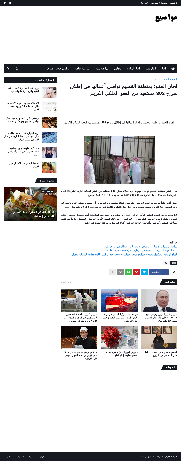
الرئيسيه (173, 3)
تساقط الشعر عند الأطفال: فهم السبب (24, 165)
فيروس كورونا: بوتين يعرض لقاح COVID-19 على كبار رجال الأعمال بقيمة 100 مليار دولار (161, 317)
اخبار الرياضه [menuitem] (133, 68)
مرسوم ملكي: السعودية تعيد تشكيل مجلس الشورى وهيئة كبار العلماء (22, 120)
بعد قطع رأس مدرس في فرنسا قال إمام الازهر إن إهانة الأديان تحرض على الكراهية (80, 355)
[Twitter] (144, 272)
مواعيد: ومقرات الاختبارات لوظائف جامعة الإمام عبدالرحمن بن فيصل (141, 246)
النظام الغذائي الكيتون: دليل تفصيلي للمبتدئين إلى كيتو (33, 213)
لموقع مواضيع (147, 456)
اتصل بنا (144, 3)
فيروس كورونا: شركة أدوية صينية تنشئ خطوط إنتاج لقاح (121, 354)
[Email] (120, 272)
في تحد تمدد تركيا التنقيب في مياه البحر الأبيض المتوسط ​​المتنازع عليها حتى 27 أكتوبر (120, 317)
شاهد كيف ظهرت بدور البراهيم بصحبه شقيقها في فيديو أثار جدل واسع (23, 151)
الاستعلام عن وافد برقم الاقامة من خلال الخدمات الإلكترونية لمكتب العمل (22, 106)
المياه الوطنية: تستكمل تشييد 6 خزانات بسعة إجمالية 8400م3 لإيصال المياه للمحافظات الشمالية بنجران (124, 254)
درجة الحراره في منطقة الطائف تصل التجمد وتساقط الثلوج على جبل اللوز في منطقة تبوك (21, 136)
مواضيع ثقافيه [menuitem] (82, 68)
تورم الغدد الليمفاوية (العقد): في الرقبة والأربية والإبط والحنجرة (23, 90)
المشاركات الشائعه (44, 80)
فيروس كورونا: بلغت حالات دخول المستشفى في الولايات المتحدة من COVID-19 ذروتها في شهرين (80, 317)
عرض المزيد (66, 282)
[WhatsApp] (128, 272)
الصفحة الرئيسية (169, 79)
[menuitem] (173, 68)
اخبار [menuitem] (163, 68)
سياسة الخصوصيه (159, 3)
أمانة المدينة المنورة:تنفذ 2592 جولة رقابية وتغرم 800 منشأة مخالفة (142, 250)
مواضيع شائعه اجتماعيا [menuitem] (58, 68)
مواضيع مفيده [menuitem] (101, 68)
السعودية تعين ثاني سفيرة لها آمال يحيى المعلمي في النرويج (160, 354)
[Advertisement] (68, 35)
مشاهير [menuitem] (117, 68)
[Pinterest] (136, 272)
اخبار (157, 79)
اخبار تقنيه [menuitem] (150, 68)
